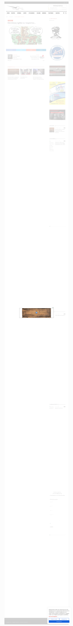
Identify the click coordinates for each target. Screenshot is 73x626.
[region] (59, 615)
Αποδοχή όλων (59, 621)
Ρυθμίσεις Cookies (54, 619)
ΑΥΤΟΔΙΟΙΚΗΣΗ (31, 13)
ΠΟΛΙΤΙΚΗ (13, 13)
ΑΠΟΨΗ (24, 13)
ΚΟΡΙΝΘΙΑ (19, 13)
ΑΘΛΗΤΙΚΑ (58, 13)
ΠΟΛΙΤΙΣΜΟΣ (50, 13)
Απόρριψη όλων (64, 619)
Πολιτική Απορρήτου (53, 616)
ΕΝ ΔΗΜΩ (38, 13)
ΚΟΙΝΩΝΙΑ (44, 13)
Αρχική (8, 13)
